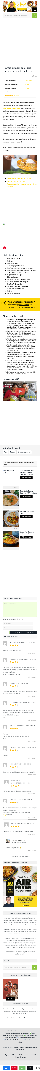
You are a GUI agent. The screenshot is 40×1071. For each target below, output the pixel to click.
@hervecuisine (23, 305)
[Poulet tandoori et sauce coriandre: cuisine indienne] (11, 478)
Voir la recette (26, 477)
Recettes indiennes (24, 452)
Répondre (32, 653)
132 (36, 76)
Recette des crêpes (28, 1037)
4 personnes (28, 92)
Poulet (12, 452)
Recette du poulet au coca (16, 181)
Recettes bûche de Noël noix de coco (17, 1033)
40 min (27, 88)
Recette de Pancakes (16, 1040)
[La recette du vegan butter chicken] (11, 539)
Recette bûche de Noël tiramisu (13, 1035)
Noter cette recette (9, 619)
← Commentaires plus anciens (20, 856)
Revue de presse (20, 1057)
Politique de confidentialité (27, 1055)
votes (16, 95)
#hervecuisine (29, 307)
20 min (27, 84)
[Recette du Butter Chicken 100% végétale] (11, 498)
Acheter (10, 999)
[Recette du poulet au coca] (11, 519)
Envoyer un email (29, 1018)
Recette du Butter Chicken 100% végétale (28, 492)
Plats (5, 452)
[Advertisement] (20, 44)
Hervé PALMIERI (17, 840)
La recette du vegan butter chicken (19, 178)
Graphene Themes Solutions (21, 1047)
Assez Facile (28, 80)
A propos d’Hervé (10, 1055)
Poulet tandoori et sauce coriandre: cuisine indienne (27, 472)
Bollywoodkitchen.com (11, 108)
